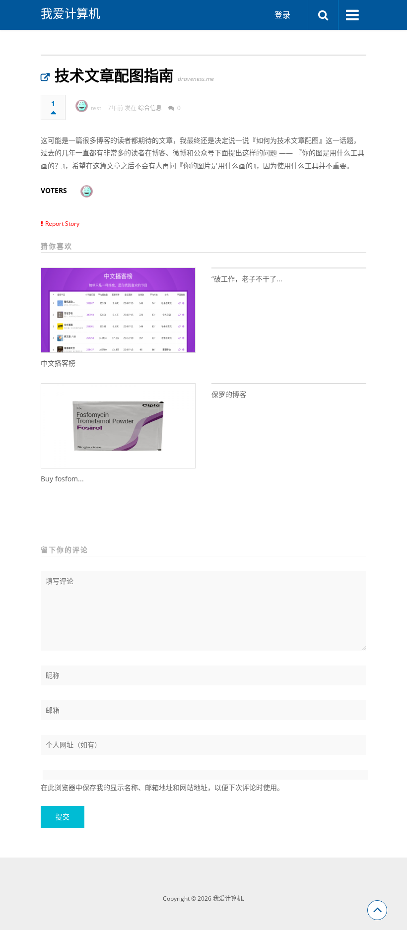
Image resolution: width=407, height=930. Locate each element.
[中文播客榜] (118, 310)
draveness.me (196, 78)
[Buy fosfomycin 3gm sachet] (118, 426)
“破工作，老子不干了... (246, 278)
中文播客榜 (58, 363)
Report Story (62, 223)
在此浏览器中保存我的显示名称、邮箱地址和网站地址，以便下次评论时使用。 (162, 787)
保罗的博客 (228, 394)
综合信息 (150, 108)
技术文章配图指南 (114, 75)
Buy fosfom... (62, 478)
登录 (282, 14)
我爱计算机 (70, 13)
